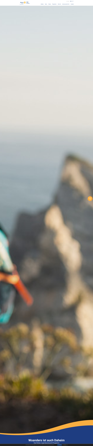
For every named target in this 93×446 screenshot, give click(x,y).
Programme (54, 4)
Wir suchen (67, 1)
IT (73, 1)
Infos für (59, 4)
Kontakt (72, 4)
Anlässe (42, 4)
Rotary (49, 4)
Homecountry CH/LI (65, 4)
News (46, 4)
